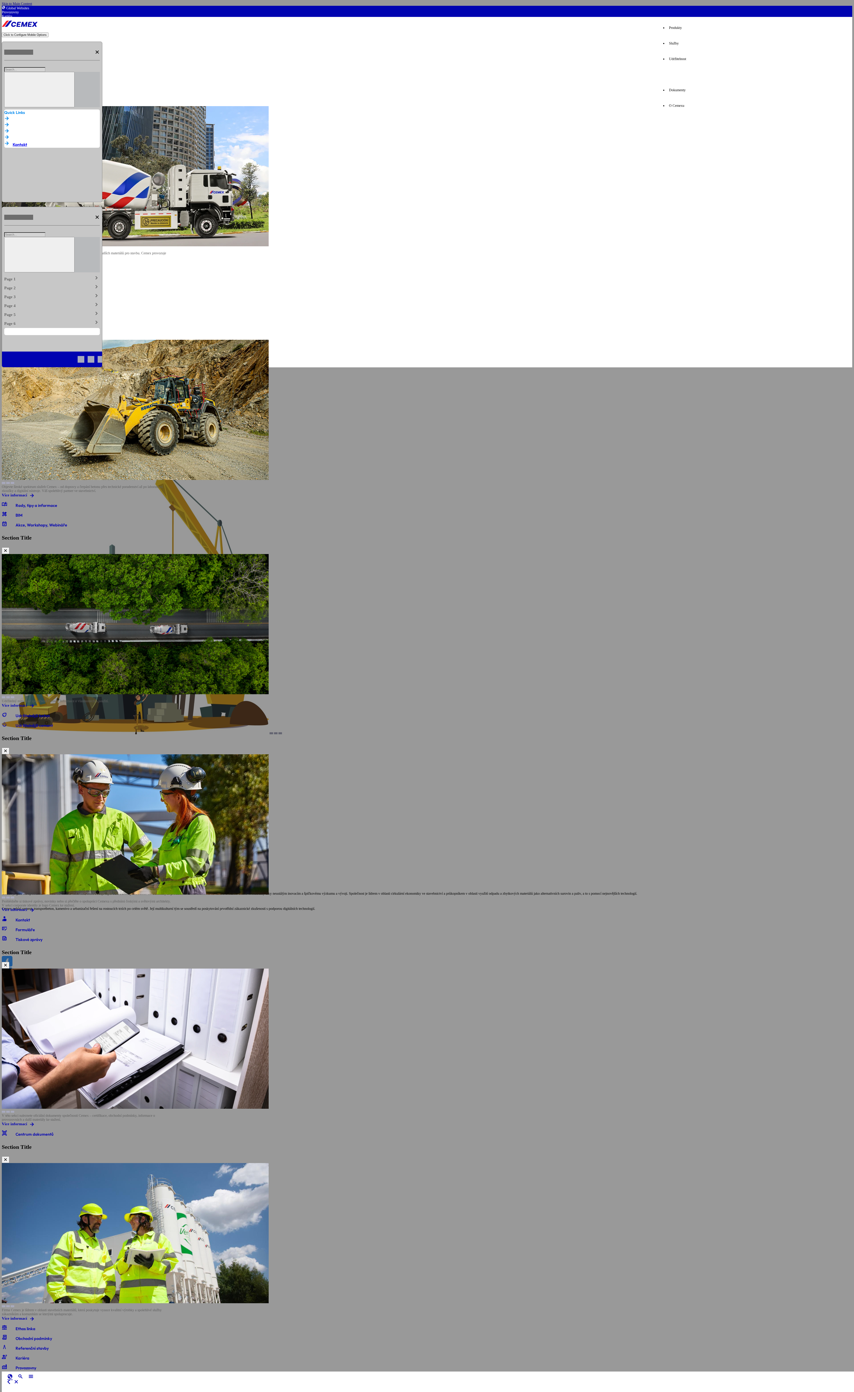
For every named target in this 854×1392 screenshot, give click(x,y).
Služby (674, 43)
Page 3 (52, 295)
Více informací (14, 495)
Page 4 (52, 304)
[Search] (39, 89)
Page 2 (52, 287)
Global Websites (17, 8)
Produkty (675, 28)
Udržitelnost (677, 59)
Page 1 (52, 278)
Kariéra (7, 16)
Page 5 (52, 313)
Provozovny (10, 12)
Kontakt (20, 144)
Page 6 (52, 322)
